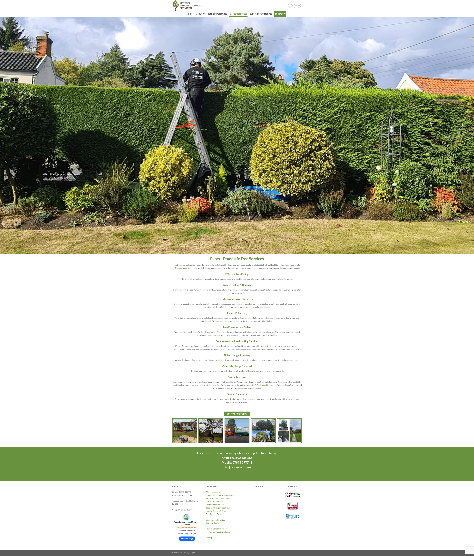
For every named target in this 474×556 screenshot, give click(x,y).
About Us (200, 14)
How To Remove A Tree (216, 511)
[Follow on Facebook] (290, 6)
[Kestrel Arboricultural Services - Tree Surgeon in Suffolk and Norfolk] (191, 5)
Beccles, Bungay (181, 268)
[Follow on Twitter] (299, 6)
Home (190, 14)
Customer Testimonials (261, 14)
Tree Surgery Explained (215, 514)
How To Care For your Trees (217, 529)
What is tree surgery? (214, 492)
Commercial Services (217, 14)
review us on (186, 538)
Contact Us (280, 14)
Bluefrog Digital (188, 553)
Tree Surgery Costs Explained (218, 532)
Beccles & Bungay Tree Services (219, 508)
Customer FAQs (212, 523)
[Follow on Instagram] (294, 6)
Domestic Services (238, 14)
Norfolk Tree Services (215, 504)
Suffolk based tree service (266, 385)
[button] (185, 431)
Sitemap (209, 537)
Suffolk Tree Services (214, 501)
